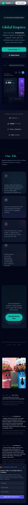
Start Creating (20, 3)
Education (21, 418)
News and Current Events (14, 452)
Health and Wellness (7, 421)
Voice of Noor (15, 395)
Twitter (19, 344)
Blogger (5, 418)
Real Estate (13, 424)
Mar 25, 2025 (5, 416)
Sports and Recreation (14, 426)
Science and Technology (19, 454)
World (12, 457)
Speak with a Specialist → (12, 496)
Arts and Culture (7, 397)
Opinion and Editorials (17, 423)
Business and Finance (13, 418)
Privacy (9, 344)
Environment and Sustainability (16, 398)
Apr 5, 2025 (5, 395)
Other (3, 424)
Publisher (8, 424)
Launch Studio (12, 49)
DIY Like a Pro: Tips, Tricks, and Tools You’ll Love (12, 391)
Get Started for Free (14, 317)
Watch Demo (15, 55)
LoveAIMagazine (16, 416)
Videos (10, 428)
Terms (14, 344)
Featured (20, 420)
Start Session (21, 93)
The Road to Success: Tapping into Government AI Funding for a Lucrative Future (13, 412)
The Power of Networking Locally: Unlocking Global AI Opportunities (13, 441)
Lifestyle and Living (17, 421)
